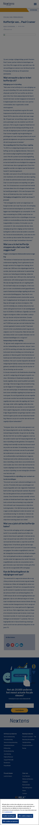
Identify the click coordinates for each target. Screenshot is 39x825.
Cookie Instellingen (9, 816)
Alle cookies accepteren (10, 821)
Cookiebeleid (8, 812)
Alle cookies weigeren (25, 816)
